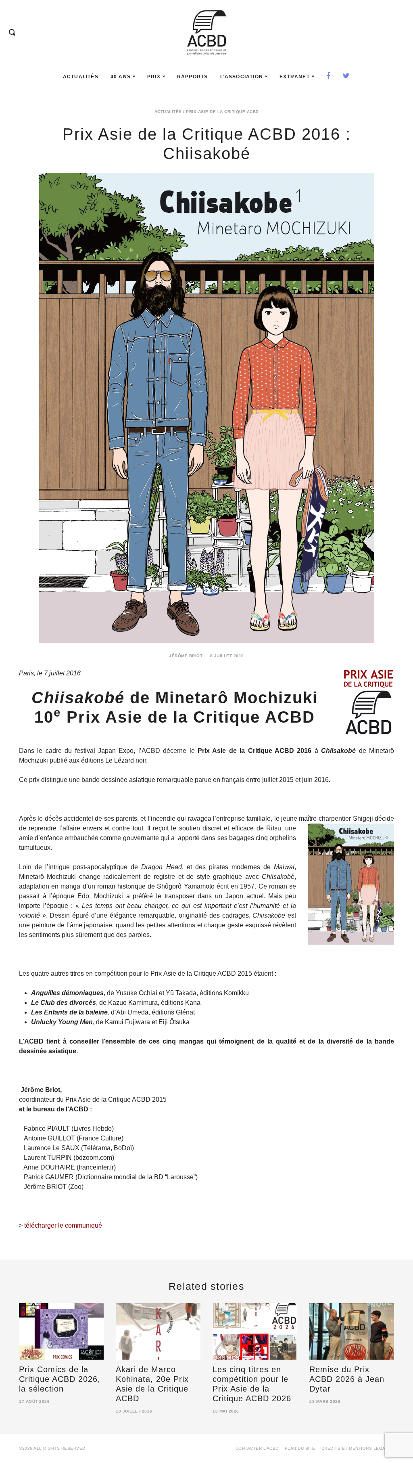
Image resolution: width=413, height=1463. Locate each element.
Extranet (295, 77)
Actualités (80, 77)
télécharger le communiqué (63, 1225)
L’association (241, 77)
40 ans (121, 77)
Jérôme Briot (185, 656)
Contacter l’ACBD (257, 1448)
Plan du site (300, 1448)
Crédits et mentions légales (357, 1448)
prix (154, 77)
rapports (192, 77)
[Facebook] (328, 77)
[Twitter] (346, 77)
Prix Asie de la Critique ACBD (222, 111)
